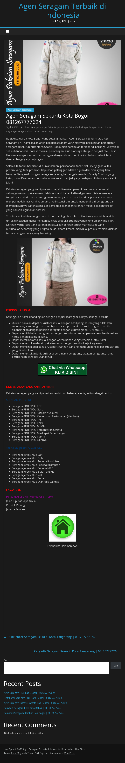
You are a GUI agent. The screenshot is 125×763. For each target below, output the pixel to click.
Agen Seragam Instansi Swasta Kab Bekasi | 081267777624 (35, 702)
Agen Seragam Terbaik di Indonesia (62, 10)
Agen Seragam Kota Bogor (20, 110)
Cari (6, 660)
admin (26, 127)
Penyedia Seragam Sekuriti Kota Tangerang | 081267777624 (77, 651)
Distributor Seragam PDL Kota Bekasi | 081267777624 (33, 697)
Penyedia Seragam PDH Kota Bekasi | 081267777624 (32, 707)
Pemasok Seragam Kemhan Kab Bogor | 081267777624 (33, 712)
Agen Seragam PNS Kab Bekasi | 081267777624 (29, 692)
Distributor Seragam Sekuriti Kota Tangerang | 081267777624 (49, 637)
